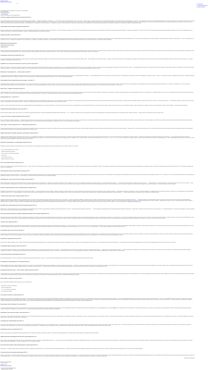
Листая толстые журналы (202, 5)
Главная (1, 1)
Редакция (5, 1)
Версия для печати (201, 6)
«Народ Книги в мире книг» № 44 (134, 201)
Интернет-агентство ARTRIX (5, 365)
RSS (7, 0)
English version (3, 0)
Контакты (10, 1)
